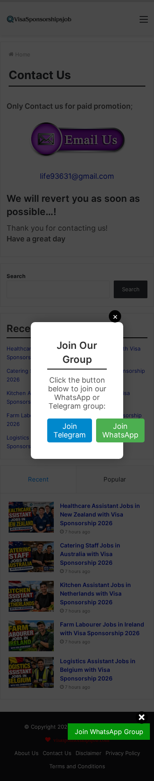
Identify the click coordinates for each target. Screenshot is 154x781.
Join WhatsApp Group (109, 731)
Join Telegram (69, 430)
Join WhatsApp (120, 430)
